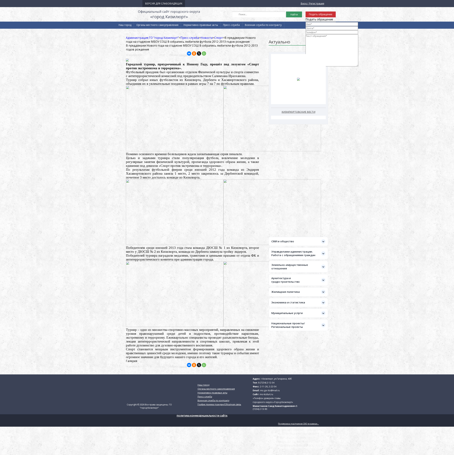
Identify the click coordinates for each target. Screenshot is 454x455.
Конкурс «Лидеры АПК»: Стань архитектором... (302, 427)
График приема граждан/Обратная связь (145, 32)
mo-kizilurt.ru (266, 394)
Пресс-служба (231, 25)
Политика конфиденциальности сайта (202, 415)
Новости (183, 54)
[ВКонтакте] (189, 53)
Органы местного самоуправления (157, 25)
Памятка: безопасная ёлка (292, 439)
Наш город (124, 25)
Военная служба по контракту (263, 25)
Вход (304, 3)
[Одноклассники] (194, 53)
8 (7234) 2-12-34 (266, 382)
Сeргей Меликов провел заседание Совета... (301, 431)
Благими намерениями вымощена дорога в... (302, 447)
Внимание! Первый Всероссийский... (297, 435)
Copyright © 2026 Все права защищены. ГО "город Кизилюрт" (149, 406)
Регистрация (316, 3)
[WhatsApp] (204, 53)
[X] (199, 53)
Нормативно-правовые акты (200, 25)
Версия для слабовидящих (163, 3)
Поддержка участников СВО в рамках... (298, 423)
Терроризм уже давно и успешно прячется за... (303, 443)
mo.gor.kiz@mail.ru (270, 390)
